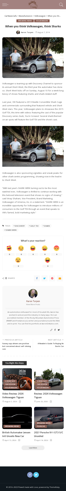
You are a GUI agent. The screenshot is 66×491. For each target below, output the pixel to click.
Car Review (10, 384)
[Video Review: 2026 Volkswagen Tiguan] (17, 379)
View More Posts (33, 304)
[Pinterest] (52, 278)
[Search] (61, 4)
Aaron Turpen (27, 32)
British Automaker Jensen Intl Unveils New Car (16, 434)
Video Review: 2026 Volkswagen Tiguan (13, 395)
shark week (11, 230)
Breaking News (25, 21)
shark (47, 226)
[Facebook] (37, 278)
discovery (20, 226)
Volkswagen (42, 21)
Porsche (41, 426)
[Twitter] (44, 278)
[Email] (60, 278)
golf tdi (34, 226)
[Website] (51, 330)
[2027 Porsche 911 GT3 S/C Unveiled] (49, 418)
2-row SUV (10, 381)
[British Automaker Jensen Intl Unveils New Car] (17, 418)
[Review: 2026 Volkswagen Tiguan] (49, 379)
